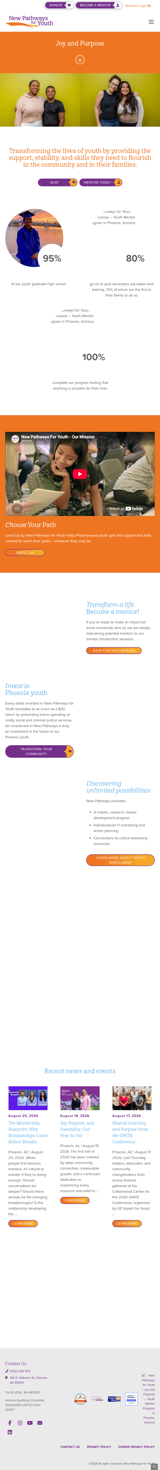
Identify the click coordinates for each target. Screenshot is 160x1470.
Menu (151, 22)
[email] (40, 1423)
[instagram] (20, 1423)
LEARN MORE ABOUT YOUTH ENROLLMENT (120, 860)
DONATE (55, 5)
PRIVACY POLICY (99, 1447)
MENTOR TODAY (97, 182)
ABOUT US (25, 552)
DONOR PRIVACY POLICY (136, 1447)
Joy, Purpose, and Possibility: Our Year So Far (77, 1129)
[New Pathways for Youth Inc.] (148, 1399)
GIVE (54, 182)
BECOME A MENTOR (95, 5)
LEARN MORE (23, 1223)
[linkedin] (10, 1432)
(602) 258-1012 (20, 1371)
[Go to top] (154, 1467)
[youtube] (30, 1423)
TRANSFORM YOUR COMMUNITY (36, 751)
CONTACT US (70, 1447)
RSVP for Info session (114, 650)
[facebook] (10, 1423)
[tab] (75, 1025)
